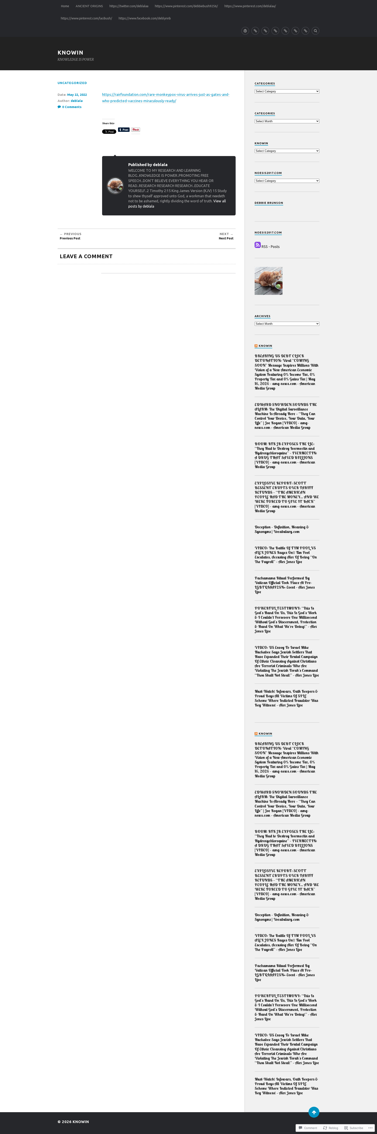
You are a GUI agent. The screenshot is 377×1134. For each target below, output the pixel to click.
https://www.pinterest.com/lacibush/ (86, 18)
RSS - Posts (271, 247)
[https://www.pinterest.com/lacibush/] (295, 31)
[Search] (315, 31)
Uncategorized (72, 83)
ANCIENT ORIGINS (89, 6)
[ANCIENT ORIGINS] (255, 31)
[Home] (245, 31)
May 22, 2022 (77, 94)
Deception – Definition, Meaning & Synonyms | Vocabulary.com (282, 529)
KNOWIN (71, 52)
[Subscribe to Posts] (258, 247)
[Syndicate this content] (256, 345)
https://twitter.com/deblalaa (129, 6)
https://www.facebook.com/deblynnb (145, 18)
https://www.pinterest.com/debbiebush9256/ (186, 6)
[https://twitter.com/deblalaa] (265, 31)
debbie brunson (269, 202)
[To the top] (313, 1112)
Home (65, 6)
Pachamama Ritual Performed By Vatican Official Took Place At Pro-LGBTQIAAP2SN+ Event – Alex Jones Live (285, 585)
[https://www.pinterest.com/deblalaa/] (285, 31)
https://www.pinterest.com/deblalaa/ (250, 6)
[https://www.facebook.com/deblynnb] (305, 31)
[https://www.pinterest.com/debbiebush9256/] (275, 31)
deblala (77, 101)
